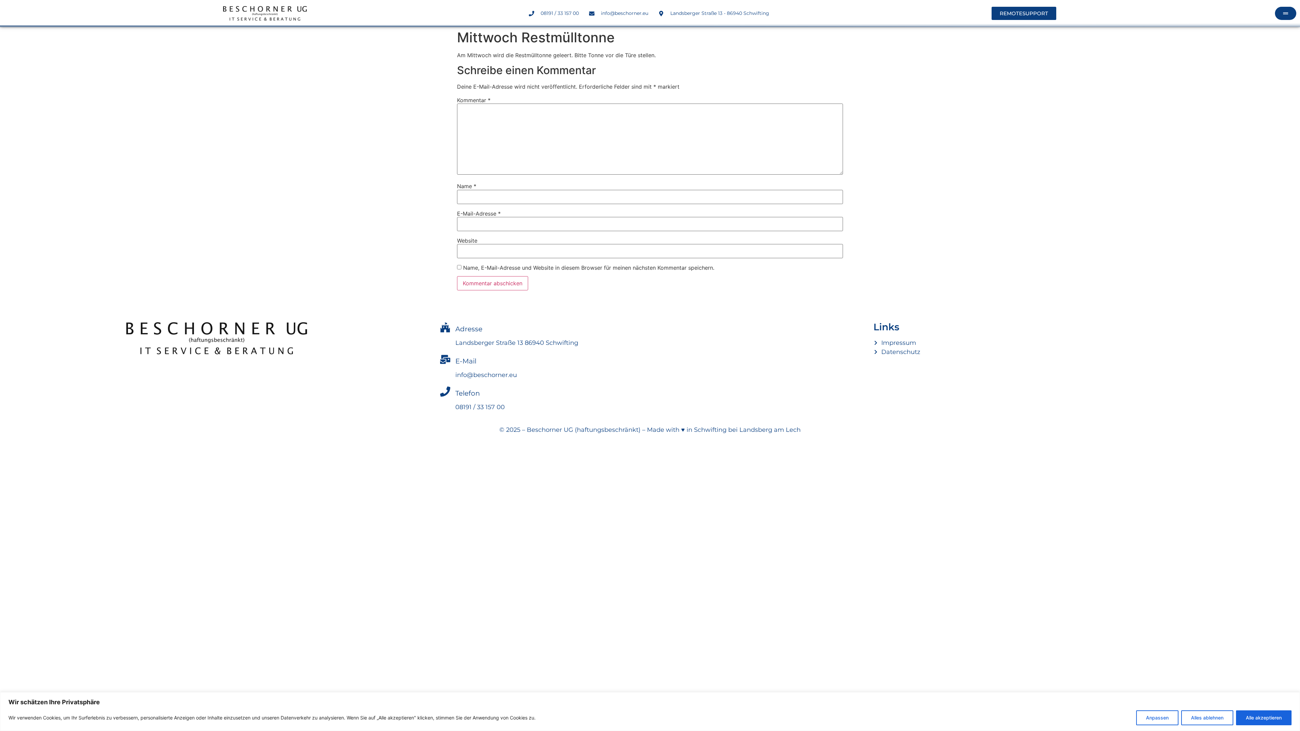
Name (466, 186)
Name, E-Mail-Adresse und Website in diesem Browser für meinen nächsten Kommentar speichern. (588, 267)
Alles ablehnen (1207, 718)
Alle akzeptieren (1264, 718)
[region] (650, 711)
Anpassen (1157, 718)
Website (467, 240)
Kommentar (474, 100)
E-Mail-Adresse (479, 213)
